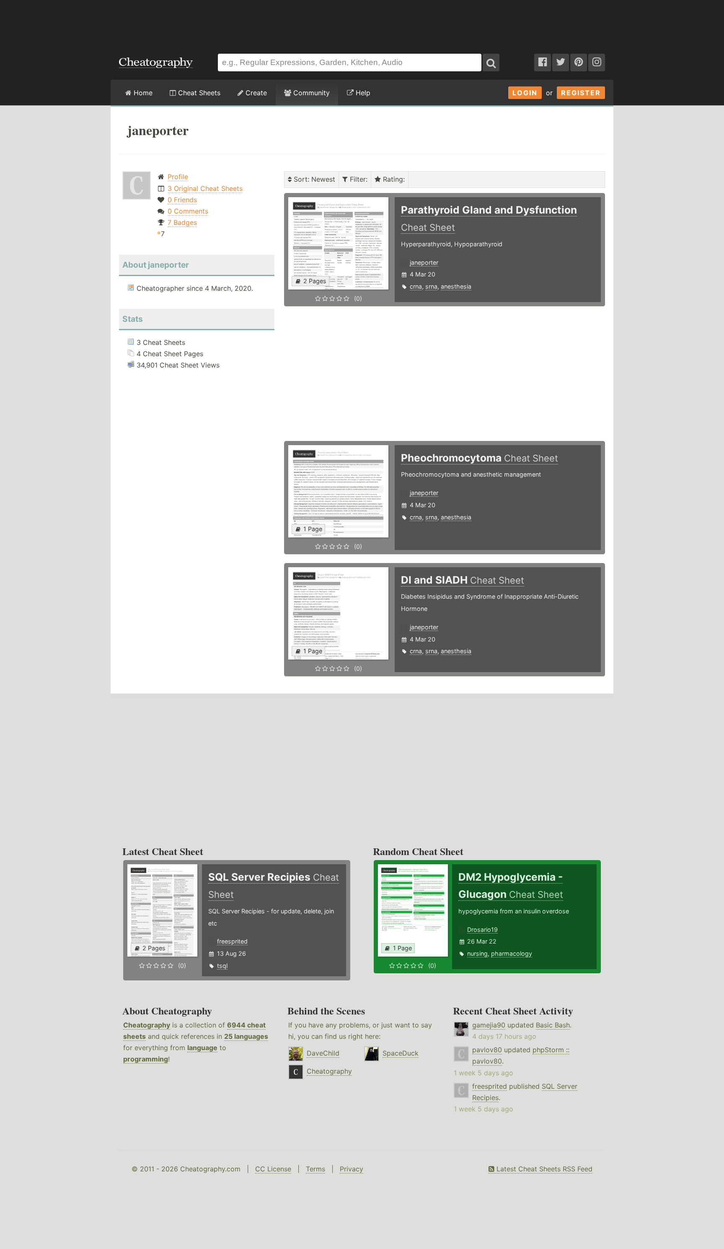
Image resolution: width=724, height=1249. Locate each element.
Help (362, 93)
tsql (222, 965)
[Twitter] (560, 62)
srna (431, 286)
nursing (477, 953)
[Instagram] (596, 62)
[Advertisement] (362, 23)
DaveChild (323, 1053)
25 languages (246, 1036)
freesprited (232, 941)
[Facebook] (542, 62)
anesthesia (456, 286)
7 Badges (182, 222)
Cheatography (146, 1025)
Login (525, 93)
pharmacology (511, 953)
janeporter (424, 262)
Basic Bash (553, 1025)
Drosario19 (482, 929)
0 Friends (182, 200)
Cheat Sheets (198, 93)
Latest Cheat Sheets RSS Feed (543, 1169)
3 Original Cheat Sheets (205, 188)
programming (145, 1059)
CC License (273, 1169)
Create (255, 93)
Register (581, 93)
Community (310, 93)
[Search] (491, 62)
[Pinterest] (578, 62)
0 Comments (188, 211)
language (202, 1047)
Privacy (351, 1169)
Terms (315, 1169)
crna (416, 286)
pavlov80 (487, 1050)
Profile (178, 176)
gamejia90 (488, 1025)
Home (142, 93)
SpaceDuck (401, 1053)
